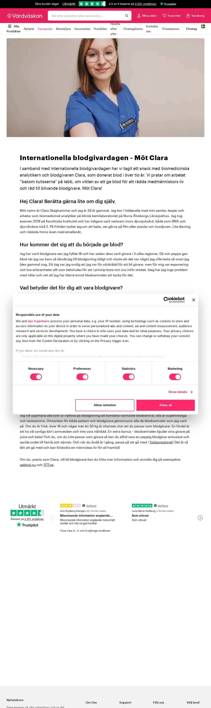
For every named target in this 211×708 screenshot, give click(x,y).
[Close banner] (193, 299)
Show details (177, 392)
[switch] (82, 377)
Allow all (165, 405)
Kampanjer (45, 28)
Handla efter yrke (115, 28)
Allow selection (105, 405)
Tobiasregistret (161, 442)
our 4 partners (39, 321)
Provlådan (100, 28)
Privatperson (170, 28)
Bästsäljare (63, 28)
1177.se (48, 465)
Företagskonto (133, 28)
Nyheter (29, 28)
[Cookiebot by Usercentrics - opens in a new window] (167, 300)
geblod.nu (28, 465)
